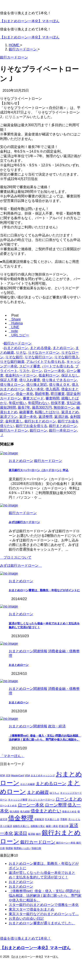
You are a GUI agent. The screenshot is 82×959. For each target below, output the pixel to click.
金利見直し (14, 421)
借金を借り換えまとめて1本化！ (25, 938)
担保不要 (58, 403)
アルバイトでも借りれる (45, 361)
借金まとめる (69, 811)
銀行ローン (38, 430)
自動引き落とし (21, 826)
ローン (36, 371)
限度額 (9, 848)
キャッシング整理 (17, 799)
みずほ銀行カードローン (24, 522)
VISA (27, 775)
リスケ (24, 371)
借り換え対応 (36, 384)
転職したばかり (47, 412)
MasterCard (17, 775)
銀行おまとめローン (40, 421)
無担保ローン (64, 407)
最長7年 (24, 407)
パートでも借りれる (57, 366)
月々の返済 (6, 826)
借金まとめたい (46, 810)
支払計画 (73, 403)
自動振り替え (38, 826)
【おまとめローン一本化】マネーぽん (29, 21)
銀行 (38, 834)
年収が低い (17, 403)
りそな (21, 352)
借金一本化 (24, 394)
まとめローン (63, 348)
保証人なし (70, 375)
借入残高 (52, 389)
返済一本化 (28, 416)
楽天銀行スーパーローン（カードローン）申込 (38, 470)
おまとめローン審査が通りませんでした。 (42, 923)
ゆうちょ (54, 793)
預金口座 (36, 848)
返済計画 (61, 416)
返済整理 (45, 416)
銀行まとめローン (63, 426)
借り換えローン (12, 384)
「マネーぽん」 (12, 756)
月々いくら (74, 819)
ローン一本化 (54, 371)
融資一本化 (52, 826)
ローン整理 (56, 804)
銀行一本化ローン (63, 430)
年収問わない (38, 403)
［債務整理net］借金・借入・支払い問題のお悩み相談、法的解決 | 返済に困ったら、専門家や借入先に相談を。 (45, 895)
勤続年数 (42, 394)
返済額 (31, 834)
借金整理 (20, 817)
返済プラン (8, 416)
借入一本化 (35, 389)
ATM (2, 775)
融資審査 (26, 412)
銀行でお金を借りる (31, 426)
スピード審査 (29, 366)
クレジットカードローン (41, 799)
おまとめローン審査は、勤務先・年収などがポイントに (44, 590)
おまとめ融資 (27, 784)
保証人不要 (8, 380)
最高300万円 (42, 407)
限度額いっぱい (22, 848)
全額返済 (39, 819)
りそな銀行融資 (12, 361)
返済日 (20, 833)
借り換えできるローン (59, 380)
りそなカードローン (43, 352)
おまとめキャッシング (43, 775)
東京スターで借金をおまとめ (31, 909)
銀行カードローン (18, 343)
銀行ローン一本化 (65, 842)
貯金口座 (63, 826)
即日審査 (58, 394)
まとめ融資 (38, 792)
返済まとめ (70, 412)
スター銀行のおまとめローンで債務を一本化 (44, 905)
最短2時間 (8, 407)
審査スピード (33, 398)
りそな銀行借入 (66, 357)
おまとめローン (16, 348)
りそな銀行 (14, 357)
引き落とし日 (52, 819)
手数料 (63, 819)
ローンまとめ (69, 799)
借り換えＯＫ (59, 384)
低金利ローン (48, 375)
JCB (8, 775)
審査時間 (52, 398)
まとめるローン (51, 783)
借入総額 (25, 811)
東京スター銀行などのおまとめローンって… (44, 914)
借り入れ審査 (29, 380)
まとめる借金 (40, 348)
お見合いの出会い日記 (26, 918)
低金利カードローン (21, 375)
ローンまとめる (8, 805)
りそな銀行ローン (38, 357)
